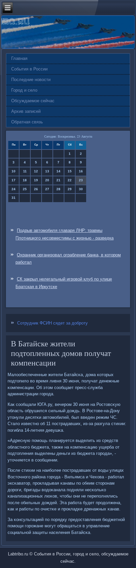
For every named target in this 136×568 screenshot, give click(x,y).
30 (81, 189)
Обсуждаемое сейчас (32, 100)
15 (70, 171)
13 (47, 171)
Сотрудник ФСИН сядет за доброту (52, 323)
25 (25, 189)
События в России (29, 68)
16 (81, 171)
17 (14, 180)
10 (14, 171)
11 (25, 171)
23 (81, 180)
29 (70, 189)
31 (14, 197)
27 (47, 189)
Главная (19, 58)
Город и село (24, 90)
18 (25, 180)
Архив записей (26, 111)
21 (58, 180)
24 (14, 189)
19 (36, 180)
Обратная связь (27, 121)
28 (58, 189)
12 (36, 171)
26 (36, 189)
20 (47, 180)
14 (58, 171)
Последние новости (31, 79)
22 (70, 180)
